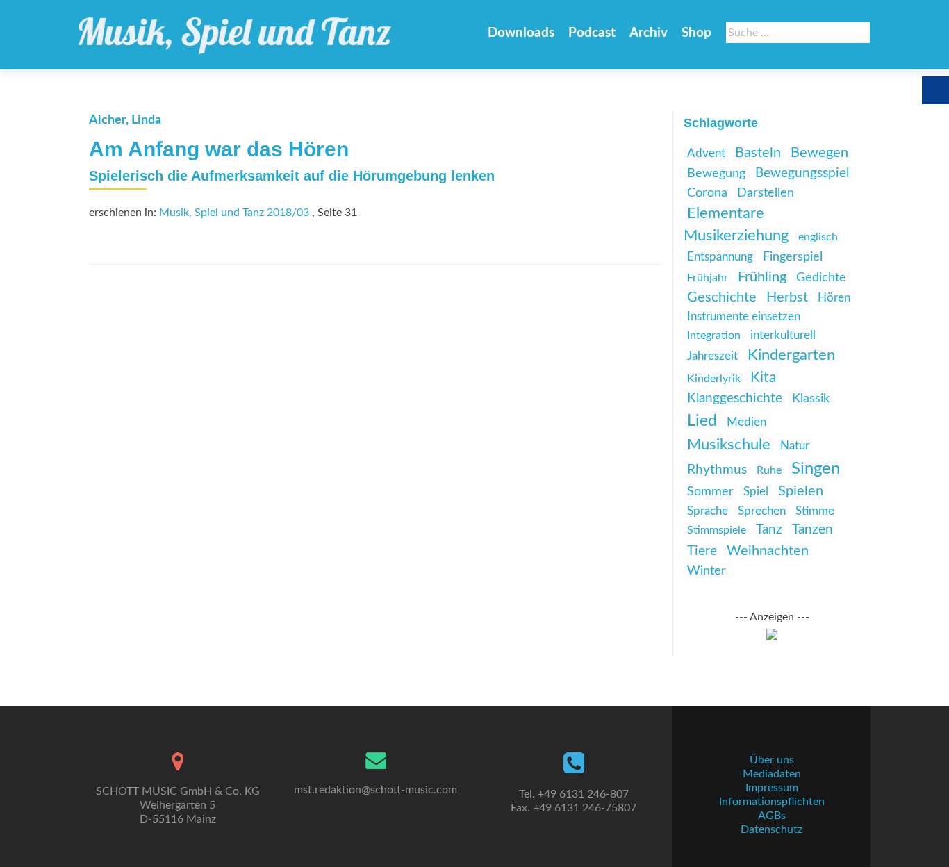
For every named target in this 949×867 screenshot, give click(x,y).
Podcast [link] (592, 33)
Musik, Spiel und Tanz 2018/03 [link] (234, 212)
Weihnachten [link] (768, 551)
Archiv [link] (648, 33)
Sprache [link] (707, 511)
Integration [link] (714, 335)
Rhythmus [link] (717, 470)
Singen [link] (815, 469)
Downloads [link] (521, 33)
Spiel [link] (755, 491)
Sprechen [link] (762, 511)
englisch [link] (818, 236)
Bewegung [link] (716, 173)
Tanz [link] (769, 529)
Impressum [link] (771, 787)
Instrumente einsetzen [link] (743, 316)
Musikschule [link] (728, 444)
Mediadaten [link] (772, 773)
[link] (235, 29)
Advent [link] (706, 153)
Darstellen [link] (765, 193)
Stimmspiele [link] (716, 530)
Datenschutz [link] (771, 829)
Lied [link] (702, 421)
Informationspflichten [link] (772, 801)
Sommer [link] (710, 491)
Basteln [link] (758, 153)
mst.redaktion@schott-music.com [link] (375, 789)
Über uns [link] (772, 760)
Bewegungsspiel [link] (802, 173)
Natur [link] (794, 446)
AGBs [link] (772, 815)
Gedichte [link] (821, 277)
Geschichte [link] (722, 297)
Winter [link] (706, 570)
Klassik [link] (811, 399)
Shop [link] (696, 33)
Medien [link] (746, 422)
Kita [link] (763, 377)
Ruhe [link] (769, 470)
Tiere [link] (702, 551)
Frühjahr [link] (707, 277)
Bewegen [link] (819, 153)
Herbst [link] (787, 297)
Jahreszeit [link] (712, 356)
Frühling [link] (762, 277)
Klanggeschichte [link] (734, 398)
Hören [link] (834, 298)
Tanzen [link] (812, 529)
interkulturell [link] (783, 335)
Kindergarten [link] (791, 355)
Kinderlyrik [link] (714, 378)
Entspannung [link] (720, 257)
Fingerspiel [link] (793, 257)
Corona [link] (707, 192)
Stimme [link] (814, 511)
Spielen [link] (800, 491)
